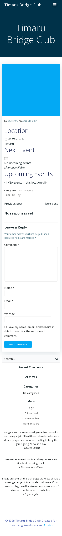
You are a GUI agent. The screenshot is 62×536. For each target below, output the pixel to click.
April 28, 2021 (30, 121)
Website (9, 314)
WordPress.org (31, 423)
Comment (11, 245)
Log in (31, 407)
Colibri (48, 525)
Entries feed (31, 413)
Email (8, 301)
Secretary (13, 121)
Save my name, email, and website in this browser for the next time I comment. (29, 331)
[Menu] (55, 5)
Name (9, 288)
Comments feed (31, 418)
